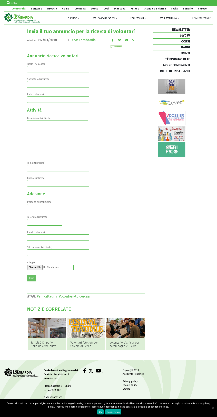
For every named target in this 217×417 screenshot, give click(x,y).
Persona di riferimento (39, 202)
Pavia (174, 8)
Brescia (52, 8)
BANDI (185, 47)
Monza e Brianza (155, 8)
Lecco (94, 8)
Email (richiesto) (36, 232)
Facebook (112, 40)
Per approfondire (201, 18)
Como (65, 8)
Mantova (120, 8)
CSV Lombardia (84, 40)
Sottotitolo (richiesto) (38, 79)
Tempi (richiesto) (36, 162)
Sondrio (188, 8)
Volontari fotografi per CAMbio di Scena (84, 344)
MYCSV (185, 35)
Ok (100, 412)
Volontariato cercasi (75, 296)
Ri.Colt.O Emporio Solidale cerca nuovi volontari (43, 346)
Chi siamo (72, 18)
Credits (126, 388)
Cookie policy (130, 385)
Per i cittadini (137, 18)
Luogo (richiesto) (36, 178)
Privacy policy (130, 381)
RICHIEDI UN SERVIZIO (175, 71)
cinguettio (119, 40)
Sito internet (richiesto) (39, 247)
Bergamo (36, 8)
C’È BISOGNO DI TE (177, 59)
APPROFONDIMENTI (176, 65)
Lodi (106, 8)
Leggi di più (113, 412)
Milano (135, 8)
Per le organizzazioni (104, 18)
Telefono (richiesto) (37, 217)
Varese (202, 8)
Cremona (80, 8)
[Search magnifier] (210, 3)
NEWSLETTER (181, 29)
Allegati (31, 262)
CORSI (185, 41)
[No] (212, 408)
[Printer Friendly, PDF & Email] (116, 46)
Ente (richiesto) (35, 94)
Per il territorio (168, 18)
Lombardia (18, 8)
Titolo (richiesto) (36, 64)
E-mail (126, 40)
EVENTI (185, 53)
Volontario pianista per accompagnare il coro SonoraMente (124, 346)
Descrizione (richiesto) (39, 118)
